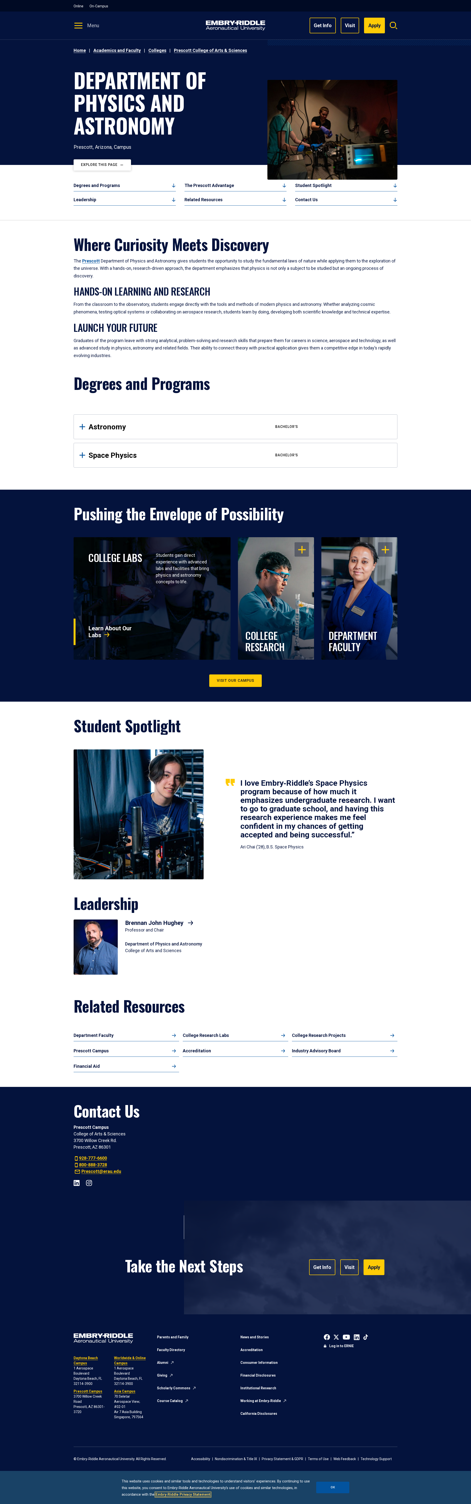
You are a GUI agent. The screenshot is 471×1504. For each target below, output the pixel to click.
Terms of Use (318, 1459)
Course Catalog (170, 1401)
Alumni (162, 1363)
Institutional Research (258, 1388)
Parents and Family (172, 1337)
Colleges (157, 50)
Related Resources (203, 199)
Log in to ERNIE (341, 1346)
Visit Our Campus (235, 680)
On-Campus (99, 6)
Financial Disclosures (258, 1375)
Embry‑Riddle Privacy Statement (183, 1494)
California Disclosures (258, 1414)
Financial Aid (87, 1066)
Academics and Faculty (117, 50)
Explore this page (99, 165)
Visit (350, 25)
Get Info (323, 25)
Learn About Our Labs (110, 632)
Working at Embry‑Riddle (260, 1401)
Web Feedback (344, 1459)
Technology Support (376, 1459)
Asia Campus (124, 1391)
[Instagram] (89, 1182)
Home (80, 50)
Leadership (85, 199)
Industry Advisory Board (316, 1050)
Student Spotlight (313, 185)
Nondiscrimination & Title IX (236, 1459)
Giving (162, 1375)
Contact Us (306, 199)
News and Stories (254, 1337)
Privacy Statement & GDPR (282, 1459)
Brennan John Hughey (155, 923)
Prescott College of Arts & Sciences (210, 50)
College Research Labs (206, 1035)
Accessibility (200, 1459)
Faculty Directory (171, 1350)
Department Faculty (94, 1035)
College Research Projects (319, 1035)
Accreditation (197, 1050)
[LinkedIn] (77, 1182)
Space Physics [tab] (193, 455)
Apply (374, 1267)
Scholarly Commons (173, 1388)
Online (78, 6)
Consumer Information (259, 1363)
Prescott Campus (91, 1050)
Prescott (91, 260)
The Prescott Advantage (209, 185)
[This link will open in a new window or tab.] (327, 1336)
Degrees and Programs (97, 185)
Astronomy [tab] (193, 427)
